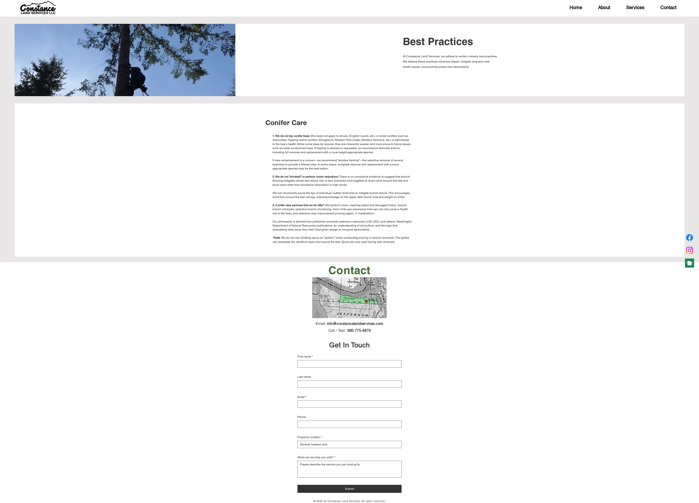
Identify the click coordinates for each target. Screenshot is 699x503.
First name (305, 356)
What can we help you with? (316, 457)
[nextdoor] (689, 263)
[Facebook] (689, 237)
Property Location (309, 437)
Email (302, 397)
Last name (304, 376)
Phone (301, 417)
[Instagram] (689, 250)
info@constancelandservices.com (355, 323)
